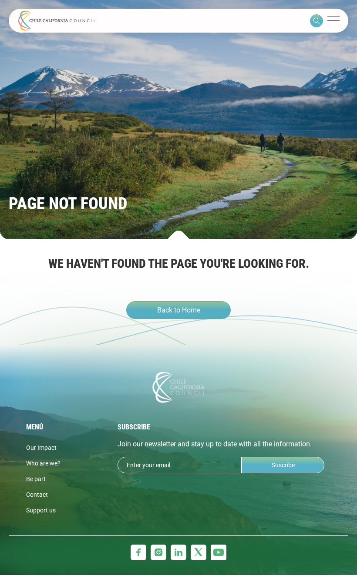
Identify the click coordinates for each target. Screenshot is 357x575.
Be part (36, 478)
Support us (41, 510)
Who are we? (43, 463)
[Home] (56, 20)
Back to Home (178, 310)
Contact (37, 494)
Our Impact (41, 447)
